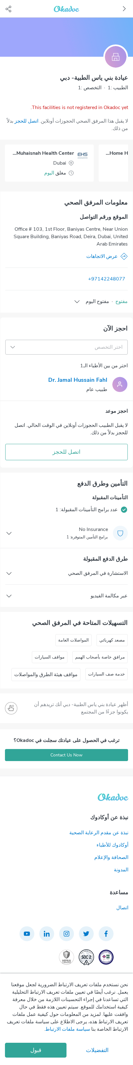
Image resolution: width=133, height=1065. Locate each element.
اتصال (122, 907)
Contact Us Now (66, 755)
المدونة (121, 869)
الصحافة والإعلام (111, 857)
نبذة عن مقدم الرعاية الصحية (98, 832)
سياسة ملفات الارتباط (67, 1029)
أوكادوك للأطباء (112, 845)
